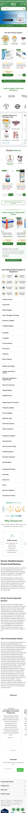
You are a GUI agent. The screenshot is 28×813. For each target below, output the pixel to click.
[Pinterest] (22, 809)
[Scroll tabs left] (1, 158)
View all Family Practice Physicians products (13, 202)
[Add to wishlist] (12, 171)
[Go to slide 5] (15, 23)
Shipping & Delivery (17, 800)
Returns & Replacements (7, 802)
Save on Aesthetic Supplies (8, 20)
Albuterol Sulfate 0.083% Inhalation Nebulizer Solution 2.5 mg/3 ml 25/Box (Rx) (7, 66)
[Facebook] (13, 809)
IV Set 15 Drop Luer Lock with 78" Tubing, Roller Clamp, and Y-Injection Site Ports (22, 66)
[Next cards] (25, 543)
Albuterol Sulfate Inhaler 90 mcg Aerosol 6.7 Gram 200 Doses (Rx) (7, 234)
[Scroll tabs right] (26, 158)
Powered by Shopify (6, 805)
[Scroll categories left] (1, 129)
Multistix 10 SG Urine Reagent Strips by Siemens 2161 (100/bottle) (22, 187)
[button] (23, 8)
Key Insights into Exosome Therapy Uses (11, 712)
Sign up (20, 770)
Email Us (9, 800)
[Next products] (24, 63)
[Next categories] (24, 40)
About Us (3, 800)
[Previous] (2, 231)
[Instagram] (18, 809)
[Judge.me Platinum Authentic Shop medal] (13, 509)
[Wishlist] (21, 4)
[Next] (25, 231)
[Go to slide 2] (12, 23)
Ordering (16, 802)
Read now (10, 737)
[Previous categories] (2, 40)
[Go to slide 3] (13, 23)
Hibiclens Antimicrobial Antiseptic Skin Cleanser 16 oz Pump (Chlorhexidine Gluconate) (7, 187)
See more (13, 750)
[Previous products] (2, 63)
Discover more (5, 143)
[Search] (2, 8)
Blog (21, 802)
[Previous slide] (1, 17)
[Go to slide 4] (14, 23)
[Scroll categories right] (25, 129)
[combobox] (15, 8)
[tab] (10, 160)
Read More (5, 255)
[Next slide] (25, 17)
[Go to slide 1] (11, 23)
